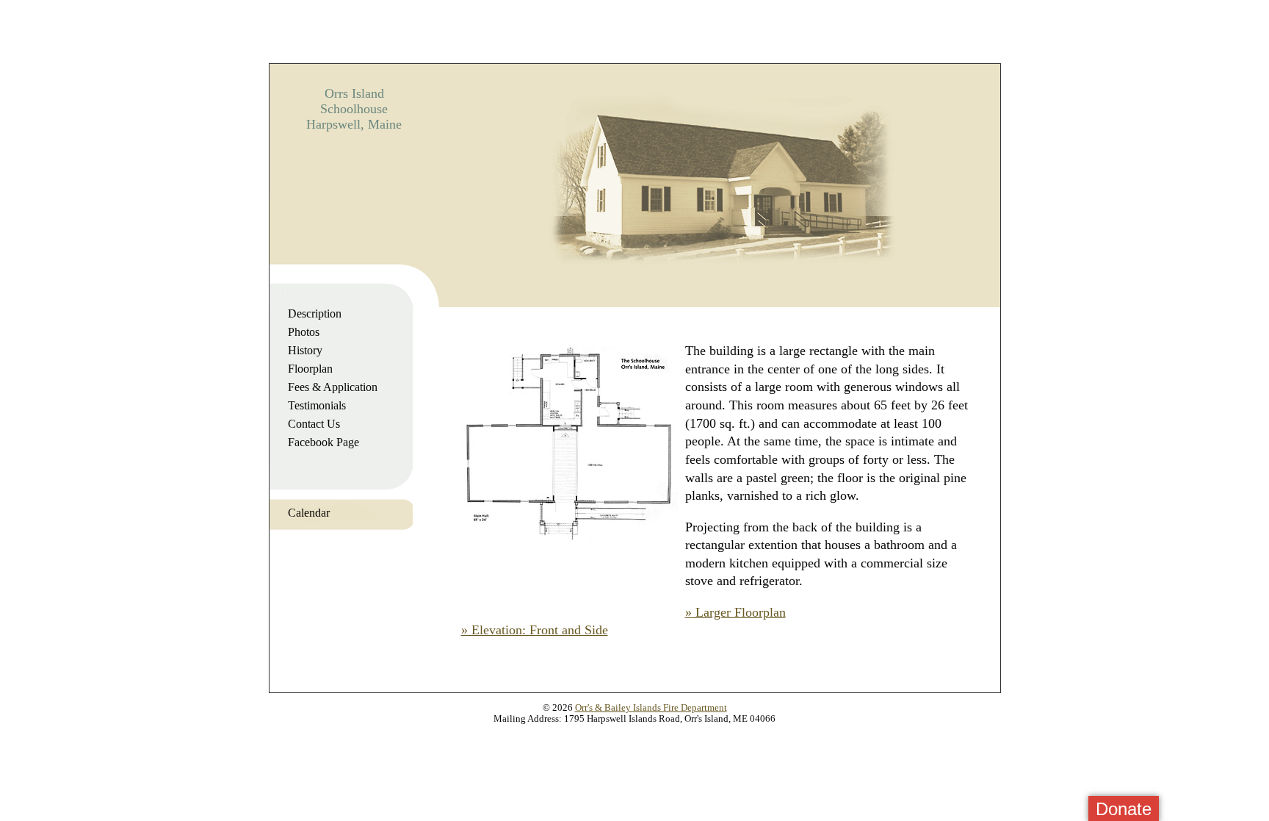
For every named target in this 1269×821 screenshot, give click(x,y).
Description (314, 313)
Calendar (309, 512)
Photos (303, 332)
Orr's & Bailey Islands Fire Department (651, 708)
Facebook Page (323, 442)
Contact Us (314, 423)
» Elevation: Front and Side (534, 630)
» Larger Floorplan (735, 612)
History (305, 350)
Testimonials (317, 405)
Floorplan (310, 368)
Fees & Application (332, 387)
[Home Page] (719, 280)
